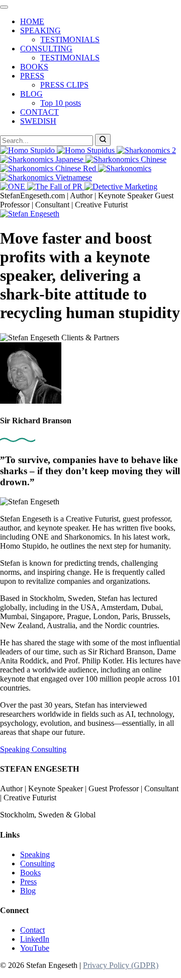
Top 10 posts (60, 103)
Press (28, 881)
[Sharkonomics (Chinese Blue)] (125, 159)
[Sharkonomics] (124, 168)
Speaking (16, 749)
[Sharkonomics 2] (146, 150)
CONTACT (39, 112)
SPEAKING (40, 30)
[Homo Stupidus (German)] (87, 150)
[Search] (103, 140)
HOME (32, 21)
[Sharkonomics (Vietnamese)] (46, 177)
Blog (28, 890)
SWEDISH (38, 121)
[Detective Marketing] (120, 186)
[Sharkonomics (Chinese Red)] (49, 168)
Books (30, 872)
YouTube (34, 948)
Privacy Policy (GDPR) (120, 965)
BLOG (31, 94)
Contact (32, 930)
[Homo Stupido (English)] (28, 150)
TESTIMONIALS (70, 39)
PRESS (32, 75)
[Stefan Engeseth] (29, 213)
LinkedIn (34, 939)
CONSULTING (46, 48)
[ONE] (13, 186)
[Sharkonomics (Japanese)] (42, 159)
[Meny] (4, 7)
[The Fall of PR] (55, 186)
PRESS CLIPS (64, 85)
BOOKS (34, 66)
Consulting (49, 749)
